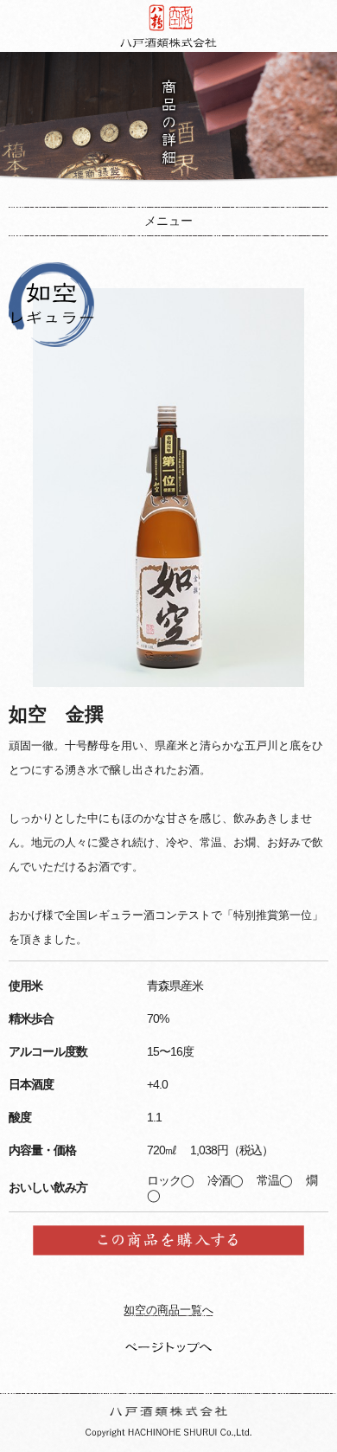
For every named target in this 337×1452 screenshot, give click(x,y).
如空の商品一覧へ (168, 1309)
